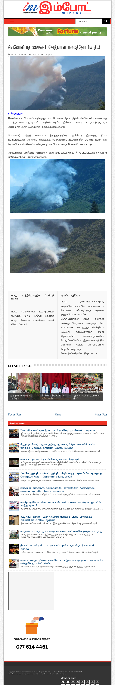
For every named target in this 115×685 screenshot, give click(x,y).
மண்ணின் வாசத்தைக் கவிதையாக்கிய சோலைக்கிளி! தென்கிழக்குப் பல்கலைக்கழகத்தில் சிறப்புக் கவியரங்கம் (58, 490)
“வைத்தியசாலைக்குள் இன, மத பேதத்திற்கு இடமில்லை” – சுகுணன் (58, 430)
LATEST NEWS (37, 55)
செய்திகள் (48, 55)
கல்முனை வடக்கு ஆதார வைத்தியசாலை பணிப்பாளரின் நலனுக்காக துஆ (61, 531)
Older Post (101, 414)
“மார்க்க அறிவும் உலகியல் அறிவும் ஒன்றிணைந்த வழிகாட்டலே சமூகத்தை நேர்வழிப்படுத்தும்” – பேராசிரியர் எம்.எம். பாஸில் (61, 475)
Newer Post (14, 414)
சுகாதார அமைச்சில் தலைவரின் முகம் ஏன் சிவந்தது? (50, 459)
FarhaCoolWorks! (75, 672)
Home (58, 414)
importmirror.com (14, 674)
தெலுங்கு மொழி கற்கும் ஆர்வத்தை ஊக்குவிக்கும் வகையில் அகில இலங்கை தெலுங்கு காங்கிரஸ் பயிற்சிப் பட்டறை (58, 446)
